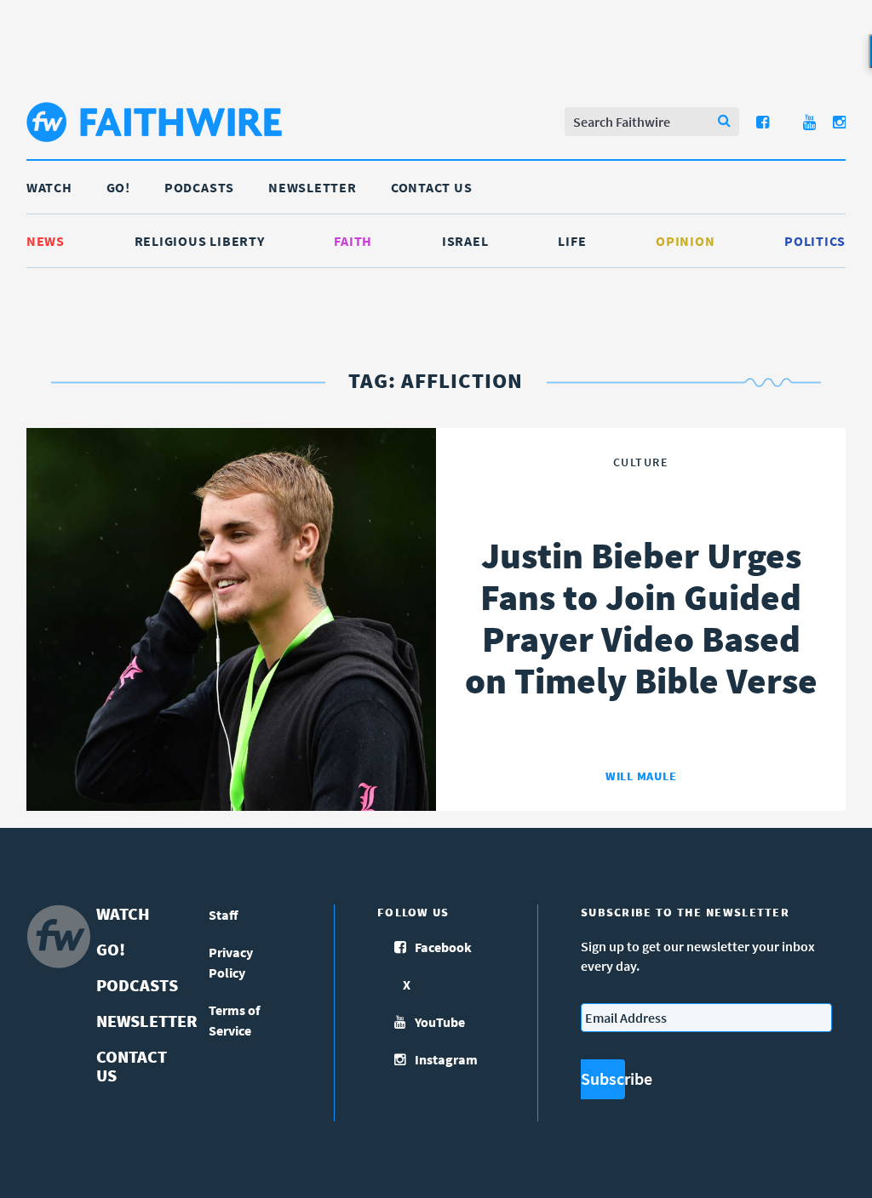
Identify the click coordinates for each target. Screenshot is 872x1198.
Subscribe (603, 1078)
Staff (223, 914)
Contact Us (432, 187)
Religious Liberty (200, 240)
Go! (118, 187)
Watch (49, 187)
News (45, 240)
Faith (353, 240)
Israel (465, 240)
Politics (815, 240)
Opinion (685, 240)
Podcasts (199, 187)
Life (572, 240)
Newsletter (312, 187)
